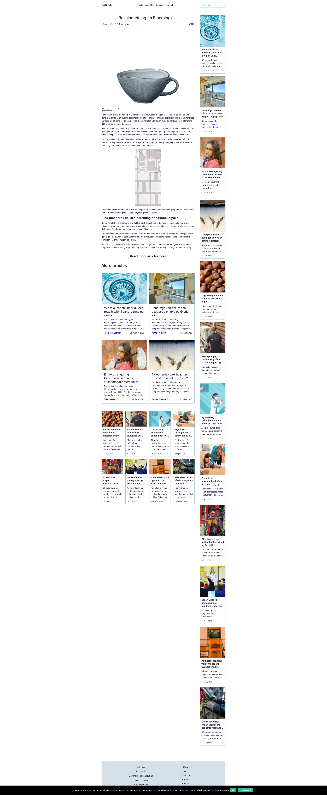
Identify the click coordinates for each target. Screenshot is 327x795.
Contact (169, 5)
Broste (192, 24)
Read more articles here (148, 256)
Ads (141, 5)
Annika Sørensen (160, 399)
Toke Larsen (124, 24)
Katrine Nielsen (159, 333)
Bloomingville (151, 142)
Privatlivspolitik (245, 790)
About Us (149, 5)
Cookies (159, 5)
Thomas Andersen (112, 333)
